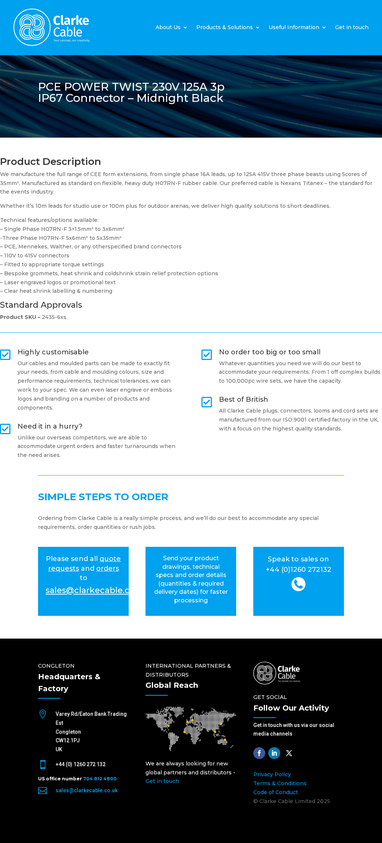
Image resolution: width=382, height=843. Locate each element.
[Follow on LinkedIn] (274, 753)
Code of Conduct (275, 792)
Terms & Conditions (280, 783)
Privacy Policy (272, 774)
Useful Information (294, 27)
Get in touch (352, 27)
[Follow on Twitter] (289, 753)
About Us (168, 27)
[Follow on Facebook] (259, 753)
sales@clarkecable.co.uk (87, 790)
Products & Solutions (224, 27)
